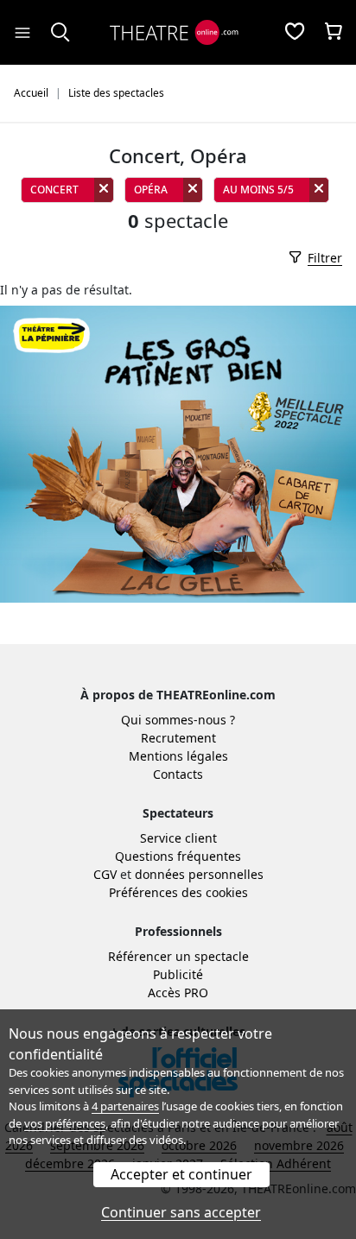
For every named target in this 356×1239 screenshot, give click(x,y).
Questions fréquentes (178, 856)
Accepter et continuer (181, 1174)
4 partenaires (125, 1106)
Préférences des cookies (178, 892)
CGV (105, 874)
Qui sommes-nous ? (178, 719)
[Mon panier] (333, 33)
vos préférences (64, 1123)
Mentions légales (178, 756)
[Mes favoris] (294, 33)
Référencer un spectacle (178, 956)
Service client (178, 838)
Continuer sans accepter (181, 1212)
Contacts (178, 774)
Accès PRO (178, 992)
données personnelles (199, 874)
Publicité (178, 974)
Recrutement (178, 738)
